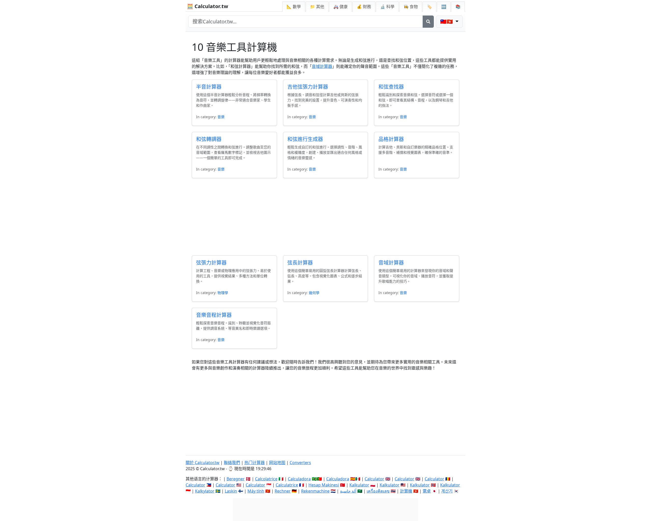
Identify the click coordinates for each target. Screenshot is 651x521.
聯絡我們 (232, 462)
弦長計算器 (300, 262)
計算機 (406, 491)
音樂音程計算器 (214, 315)
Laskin (231, 491)
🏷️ (429, 6)
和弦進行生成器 (305, 139)
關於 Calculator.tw (202, 462)
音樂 (221, 116)
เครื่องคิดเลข (378, 491)
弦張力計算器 (211, 262)
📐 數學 (294, 6)
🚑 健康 (340, 6)
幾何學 (314, 292)
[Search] (428, 22)
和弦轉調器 (208, 139)
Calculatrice (287, 485)
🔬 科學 (387, 6)
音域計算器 (322, 66)
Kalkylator (204, 491)
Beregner (236, 479)
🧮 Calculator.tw (207, 6)
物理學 (222, 292)
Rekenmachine (315, 491)
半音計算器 (208, 86)
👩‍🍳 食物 (411, 6)
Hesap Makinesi (323, 485)
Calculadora (299, 479)
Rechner (283, 491)
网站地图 (277, 462)
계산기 (447, 491)
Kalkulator (359, 485)
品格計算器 (391, 139)
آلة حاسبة (348, 491)
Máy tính (255, 491)
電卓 (427, 491)
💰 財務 (364, 6)
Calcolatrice (266, 479)
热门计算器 (254, 462)
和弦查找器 (391, 86)
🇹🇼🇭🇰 (447, 21)
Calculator (374, 479)
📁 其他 (317, 6)
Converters (300, 462)
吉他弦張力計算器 (307, 86)
